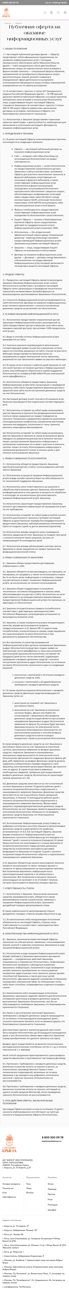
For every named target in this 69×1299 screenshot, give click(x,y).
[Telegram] (45, 1148)
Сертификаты (9, 1197)
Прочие (51, 1194)
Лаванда (52, 1189)
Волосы (30, 1192)
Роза (50, 1199)
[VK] (55, 1148)
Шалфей (52, 1210)
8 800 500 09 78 (52, 1137)
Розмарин (53, 1204)
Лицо (28, 1188)
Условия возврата (11, 1184)
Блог (5, 1192)
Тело (28, 1184)
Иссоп (51, 1184)
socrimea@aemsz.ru (51, 1141)
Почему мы (8, 1188)
